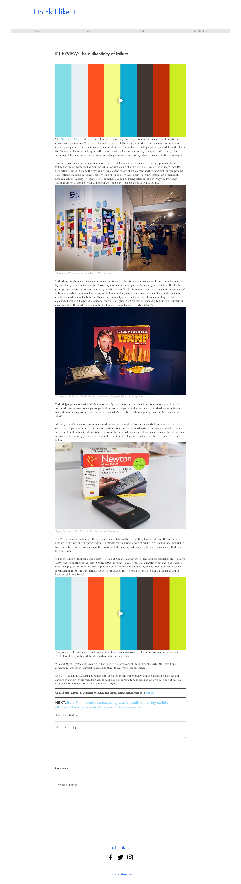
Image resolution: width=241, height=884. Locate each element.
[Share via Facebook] (57, 727)
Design (73, 715)
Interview (61, 715)
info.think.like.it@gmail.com (120, 874)
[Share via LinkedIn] (74, 727)
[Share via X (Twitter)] (65, 727)
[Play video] (120, 100)
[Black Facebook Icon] (111, 857)
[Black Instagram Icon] (130, 857)
